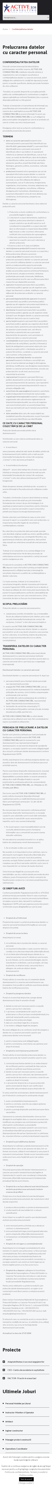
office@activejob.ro (25, 779)
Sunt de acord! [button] (26, 1479)
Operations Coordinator (16, 1448)
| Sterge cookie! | (26, 1483)
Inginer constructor (14, 1430)
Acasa (5, 29)
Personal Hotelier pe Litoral (18, 1403)
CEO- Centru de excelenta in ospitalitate (26, 1370)
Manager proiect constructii (18, 1439)
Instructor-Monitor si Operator (19, 1412)
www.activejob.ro (27, 460)
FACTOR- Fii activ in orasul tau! (22, 1378)
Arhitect (9, 1421)
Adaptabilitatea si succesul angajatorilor (26, 1361)
